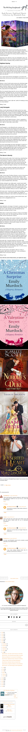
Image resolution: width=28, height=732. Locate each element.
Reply (4, 501)
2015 (2, 683)
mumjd (4, 517)
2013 (2, 686)
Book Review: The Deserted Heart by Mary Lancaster (12, 655)
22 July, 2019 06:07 (13, 538)
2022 (2, 637)
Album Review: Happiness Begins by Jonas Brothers (12, 663)
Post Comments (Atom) (9, 581)
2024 (2, 634)
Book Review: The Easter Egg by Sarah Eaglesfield (12, 665)
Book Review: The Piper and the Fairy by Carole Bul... (12, 653)
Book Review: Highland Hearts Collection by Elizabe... (12, 658)
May (3, 669)
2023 (2, 635)
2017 (2, 679)
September (4, 648)
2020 (2, 640)
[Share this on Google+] (10, 485)
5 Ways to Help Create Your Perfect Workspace (11, 660)
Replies (6, 504)
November (4, 645)
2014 (2, 684)
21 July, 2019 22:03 (22, 506)
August (3, 650)
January (4, 675)
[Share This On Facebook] (4, 485)
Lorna (7, 692)
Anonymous (10, 706)
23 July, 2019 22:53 (22, 528)
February (4, 674)
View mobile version (14, 578)
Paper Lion (9, 709)
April (3, 670)
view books (15, 697)
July (3, 652)
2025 (2, 632)
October (4, 647)
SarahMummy (6, 495)
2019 (2, 642)
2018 (2, 678)
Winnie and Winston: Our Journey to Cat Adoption (11, 657)
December (4, 643)
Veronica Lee (6, 538)
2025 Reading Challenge (9, 690)
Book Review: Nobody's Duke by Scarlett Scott (11, 662)
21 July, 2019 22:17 (10, 517)
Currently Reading (8, 702)
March (3, 672)
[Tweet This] (8, 485)
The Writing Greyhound (11, 506)
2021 (2, 639)
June (3, 667)
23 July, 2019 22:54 (22, 548)
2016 (2, 681)
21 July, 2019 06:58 (13, 495)
